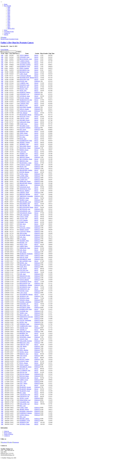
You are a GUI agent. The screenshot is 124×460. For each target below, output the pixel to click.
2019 (8, 18)
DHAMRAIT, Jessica (25, 366)
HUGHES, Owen (24, 125)
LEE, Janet (23, 274)
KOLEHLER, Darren (25, 213)
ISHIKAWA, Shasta (25, 181)
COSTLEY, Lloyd (25, 272)
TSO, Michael (23, 113)
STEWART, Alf (24, 303)
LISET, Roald (23, 74)
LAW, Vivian (23, 292)
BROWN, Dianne (24, 157)
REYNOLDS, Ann (25, 209)
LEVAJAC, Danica (25, 227)
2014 (8, 25)
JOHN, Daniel (23, 133)
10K (2, 55)
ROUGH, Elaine (24, 376)
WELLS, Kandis (24, 109)
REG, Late (23, 405)
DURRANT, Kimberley (26, 253)
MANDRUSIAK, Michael (27, 77)
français (6, 34)
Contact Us (7, 33)
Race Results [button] (7, 5)
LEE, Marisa (23, 346)
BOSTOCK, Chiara (25, 148)
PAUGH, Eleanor (24, 374)
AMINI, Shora (24, 246)
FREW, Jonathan (24, 68)
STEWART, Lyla (24, 94)
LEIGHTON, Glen (25, 394)
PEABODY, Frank (25, 391)
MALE (36, 55)
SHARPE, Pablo (24, 240)
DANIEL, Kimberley (25, 302)
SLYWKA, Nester (25, 424)
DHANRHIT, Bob (25, 203)
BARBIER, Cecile (25, 420)
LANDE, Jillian (24, 176)
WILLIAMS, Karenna (26, 341)
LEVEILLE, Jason (25, 96)
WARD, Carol (23, 313)
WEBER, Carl (23, 153)
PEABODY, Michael (25, 389)
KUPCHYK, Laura (25, 277)
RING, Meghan (24, 318)
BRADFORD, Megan (26, 183)
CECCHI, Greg (24, 270)
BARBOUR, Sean (25, 66)
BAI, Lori (22, 226)
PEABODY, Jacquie (25, 387)
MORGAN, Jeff (24, 87)
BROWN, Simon (24, 198)
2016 (8, 22)
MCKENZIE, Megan (25, 114)
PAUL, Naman (24, 363)
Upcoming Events (9, 31)
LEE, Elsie (23, 237)
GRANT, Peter (24, 339)
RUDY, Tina (23, 166)
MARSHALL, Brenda (26, 285)
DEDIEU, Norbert (25, 142)
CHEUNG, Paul (24, 344)
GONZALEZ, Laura (25, 111)
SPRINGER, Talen (25, 248)
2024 (8, 10)
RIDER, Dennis (24, 150)
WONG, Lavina (24, 398)
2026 (8, 7)
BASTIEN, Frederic (25, 64)
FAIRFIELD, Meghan (26, 413)
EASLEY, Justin (24, 361)
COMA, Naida (24, 407)
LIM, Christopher (24, 214)
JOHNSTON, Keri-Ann (26, 316)
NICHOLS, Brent (24, 298)
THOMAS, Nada (24, 324)
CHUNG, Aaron (24, 118)
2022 (8, 13)
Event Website (4, 49)
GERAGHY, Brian (25, 122)
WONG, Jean (23, 322)
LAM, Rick (23, 151)
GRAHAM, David (25, 187)
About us (6, 431)
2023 (8, 12)
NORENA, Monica (25, 92)
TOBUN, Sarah (24, 255)
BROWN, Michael (25, 194)
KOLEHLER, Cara (25, 211)
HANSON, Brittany (25, 127)
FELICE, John (24, 88)
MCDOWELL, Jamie (25, 163)
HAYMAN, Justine (25, 307)
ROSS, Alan (23, 90)
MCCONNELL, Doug (26, 159)
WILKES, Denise (24, 300)
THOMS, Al (23, 329)
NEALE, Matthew (25, 190)
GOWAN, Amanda (25, 164)
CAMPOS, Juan (24, 83)
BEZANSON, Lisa (25, 283)
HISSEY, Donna (24, 229)
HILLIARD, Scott (25, 305)
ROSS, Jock (23, 138)
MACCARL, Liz (24, 315)
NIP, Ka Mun (23, 233)
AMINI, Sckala (24, 379)
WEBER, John (24, 155)
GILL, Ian (22, 385)
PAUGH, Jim (23, 372)
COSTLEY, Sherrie (25, 231)
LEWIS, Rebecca (24, 415)
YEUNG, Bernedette (25, 320)
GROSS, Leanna (24, 168)
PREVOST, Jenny (25, 342)
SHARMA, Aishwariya (26, 411)
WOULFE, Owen (24, 116)
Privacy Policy (8, 432)
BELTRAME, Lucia (25, 201)
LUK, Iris (22, 348)
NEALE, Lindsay (24, 359)
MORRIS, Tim (24, 333)
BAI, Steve (23, 224)
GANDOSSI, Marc (25, 62)
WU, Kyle (22, 357)
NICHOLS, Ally (24, 296)
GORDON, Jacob (24, 101)
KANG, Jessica (24, 174)
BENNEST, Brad (24, 72)
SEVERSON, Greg (25, 287)
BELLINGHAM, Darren (26, 207)
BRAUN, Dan (24, 105)
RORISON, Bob (24, 422)
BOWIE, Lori (23, 242)
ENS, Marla (23, 252)
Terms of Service (8, 434)
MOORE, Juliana (24, 418)
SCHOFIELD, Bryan (25, 281)
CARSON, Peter (24, 103)
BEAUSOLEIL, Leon (26, 59)
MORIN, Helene (24, 409)
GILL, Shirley (23, 383)
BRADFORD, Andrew (26, 170)
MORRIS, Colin (24, 144)
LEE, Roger (23, 250)
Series (5, 30)
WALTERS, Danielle (25, 107)
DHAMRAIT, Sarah (25, 259)
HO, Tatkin (23, 392)
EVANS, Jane (23, 81)
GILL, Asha (23, 381)
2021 (8, 15)
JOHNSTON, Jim (24, 289)
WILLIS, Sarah (24, 257)
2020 (8, 16)
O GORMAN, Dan (25, 370)
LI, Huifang (23, 239)
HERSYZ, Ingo (24, 354)
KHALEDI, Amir (24, 79)
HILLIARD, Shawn (25, 146)
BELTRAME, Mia (25, 205)
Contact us (7, 435)
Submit (19, 51)
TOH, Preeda (23, 355)
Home (5, 4)
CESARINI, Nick (24, 402)
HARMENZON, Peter (26, 140)
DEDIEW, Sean (24, 131)
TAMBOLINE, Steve (25, 326)
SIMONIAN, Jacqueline (26, 196)
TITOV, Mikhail (24, 55)
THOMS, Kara (24, 328)
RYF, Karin (23, 129)
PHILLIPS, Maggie (25, 331)
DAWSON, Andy (24, 85)
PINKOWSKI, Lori (25, 400)
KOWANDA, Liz (24, 177)
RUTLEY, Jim (24, 368)
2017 (8, 21)
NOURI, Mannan (24, 172)
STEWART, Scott (24, 57)
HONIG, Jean (23, 263)
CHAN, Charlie (24, 216)
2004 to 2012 (11, 28)
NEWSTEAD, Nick (25, 189)
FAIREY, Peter (24, 222)
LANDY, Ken (23, 179)
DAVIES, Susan (24, 290)
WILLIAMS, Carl (24, 404)
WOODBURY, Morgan (26, 294)
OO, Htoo (22, 137)
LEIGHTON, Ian (24, 396)
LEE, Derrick (23, 268)
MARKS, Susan (24, 200)
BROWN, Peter (24, 161)
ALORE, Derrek (24, 335)
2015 (8, 24)
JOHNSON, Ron (24, 378)
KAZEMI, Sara (24, 311)
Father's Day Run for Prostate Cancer (17, 42)
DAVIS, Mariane (24, 279)
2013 (8, 27)
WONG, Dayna (24, 352)
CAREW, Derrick (24, 61)
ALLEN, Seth (23, 218)
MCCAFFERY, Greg (25, 261)
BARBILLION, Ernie (26, 309)
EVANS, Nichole (24, 98)
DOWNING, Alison (25, 337)
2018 (8, 19)
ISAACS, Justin (24, 135)
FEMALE (37, 81)
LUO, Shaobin (24, 220)
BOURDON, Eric (25, 70)
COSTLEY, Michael (25, 75)
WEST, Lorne (23, 244)
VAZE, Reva (23, 266)
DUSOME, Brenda (25, 235)
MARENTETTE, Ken (26, 100)
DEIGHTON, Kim (25, 276)
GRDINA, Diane (24, 192)
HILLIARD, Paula (25, 265)
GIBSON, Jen (23, 185)
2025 (8, 9)
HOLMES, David (24, 120)
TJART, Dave (23, 124)
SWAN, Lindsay (24, 365)
